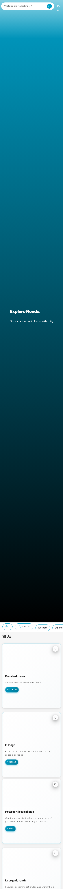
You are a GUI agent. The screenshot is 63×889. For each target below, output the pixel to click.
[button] (6, 626)
